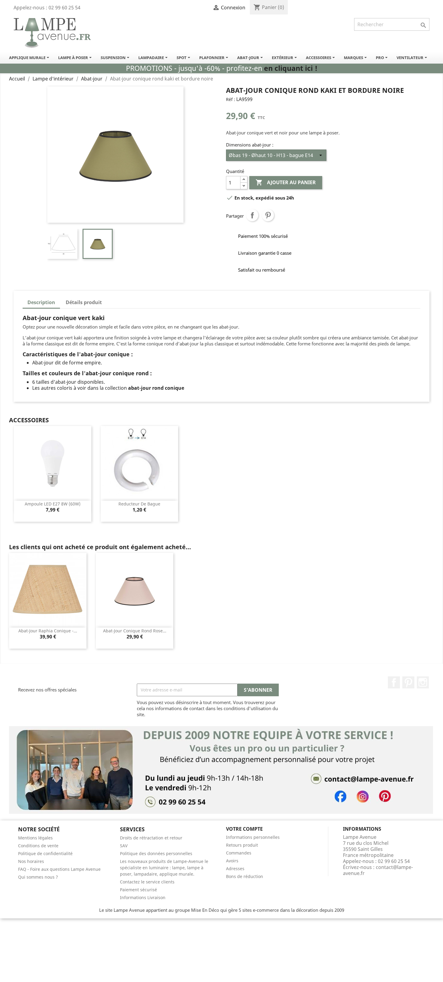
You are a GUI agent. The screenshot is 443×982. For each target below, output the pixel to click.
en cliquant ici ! (290, 68)
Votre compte (244, 829)
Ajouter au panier (286, 182)
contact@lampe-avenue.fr (378, 870)
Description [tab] (41, 302)
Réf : (230, 99)
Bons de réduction (244, 876)
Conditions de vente (38, 845)
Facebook (394, 682)
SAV (123, 845)
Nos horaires (31, 861)
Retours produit (242, 845)
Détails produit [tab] (84, 302)
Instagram (423, 682)
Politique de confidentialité (45, 853)
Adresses (235, 868)
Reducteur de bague (139, 504)
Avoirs (232, 861)
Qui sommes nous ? (38, 877)
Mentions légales (35, 838)
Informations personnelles (253, 837)
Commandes (238, 853)
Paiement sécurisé (138, 889)
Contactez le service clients (147, 882)
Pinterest (268, 215)
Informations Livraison (142, 897)
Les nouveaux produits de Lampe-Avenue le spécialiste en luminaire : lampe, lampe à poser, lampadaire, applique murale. (164, 867)
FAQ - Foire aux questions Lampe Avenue (59, 869)
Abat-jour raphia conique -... (47, 631)
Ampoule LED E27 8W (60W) (52, 504)
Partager (252, 215)
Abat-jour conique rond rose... (134, 631)
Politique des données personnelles (156, 853)
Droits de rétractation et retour (151, 838)
